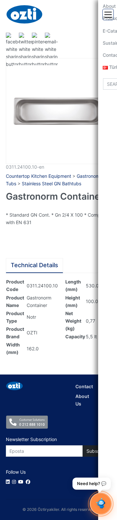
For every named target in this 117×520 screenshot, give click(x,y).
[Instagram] (15, 482)
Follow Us (16, 472)
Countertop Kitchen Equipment (38, 176)
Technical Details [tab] (34, 265)
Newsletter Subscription (31, 439)
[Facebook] (29, 482)
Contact (84, 386)
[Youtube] (22, 482)
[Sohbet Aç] (101, 504)
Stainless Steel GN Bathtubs (51, 183)
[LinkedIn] (9, 482)
